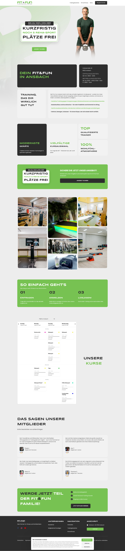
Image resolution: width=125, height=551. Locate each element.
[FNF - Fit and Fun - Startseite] (24, 2)
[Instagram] (22, 528)
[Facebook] (18, 528)
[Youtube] (25, 528)
